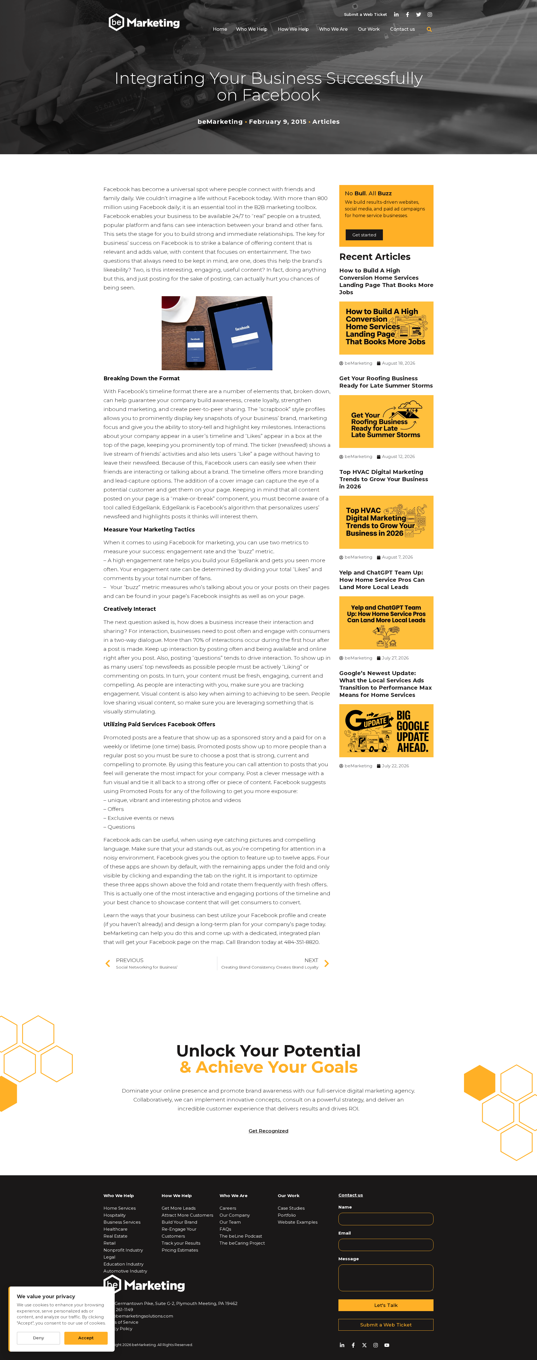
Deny (38, 1337)
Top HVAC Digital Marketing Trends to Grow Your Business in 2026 (383, 479)
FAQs (225, 1229)
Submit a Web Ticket (365, 14)
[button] (429, 29)
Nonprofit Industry (123, 1250)
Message (348, 1258)
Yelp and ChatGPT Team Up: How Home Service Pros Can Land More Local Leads (382, 579)
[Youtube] (386, 1345)
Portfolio (287, 1215)
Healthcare (115, 1229)
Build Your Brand (179, 1222)
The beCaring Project (242, 1243)
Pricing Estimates (180, 1250)
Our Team (230, 1222)
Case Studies (291, 1208)
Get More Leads (179, 1208)
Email (344, 1233)
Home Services (119, 1208)
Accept (86, 1337)
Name (345, 1207)
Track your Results (181, 1243)
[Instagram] (430, 14)
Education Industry (123, 1264)
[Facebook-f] (407, 14)
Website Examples (297, 1222)
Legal (109, 1257)
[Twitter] (418, 14)
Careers (228, 1208)
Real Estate (115, 1236)
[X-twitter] (364, 1345)
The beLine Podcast (241, 1236)
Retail (109, 1243)
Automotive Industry (125, 1271)
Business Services (121, 1222)
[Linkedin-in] (396, 14)
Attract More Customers (187, 1215)
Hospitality (114, 1215)
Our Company (235, 1215)
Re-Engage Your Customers (179, 1232)
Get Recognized (268, 1131)
